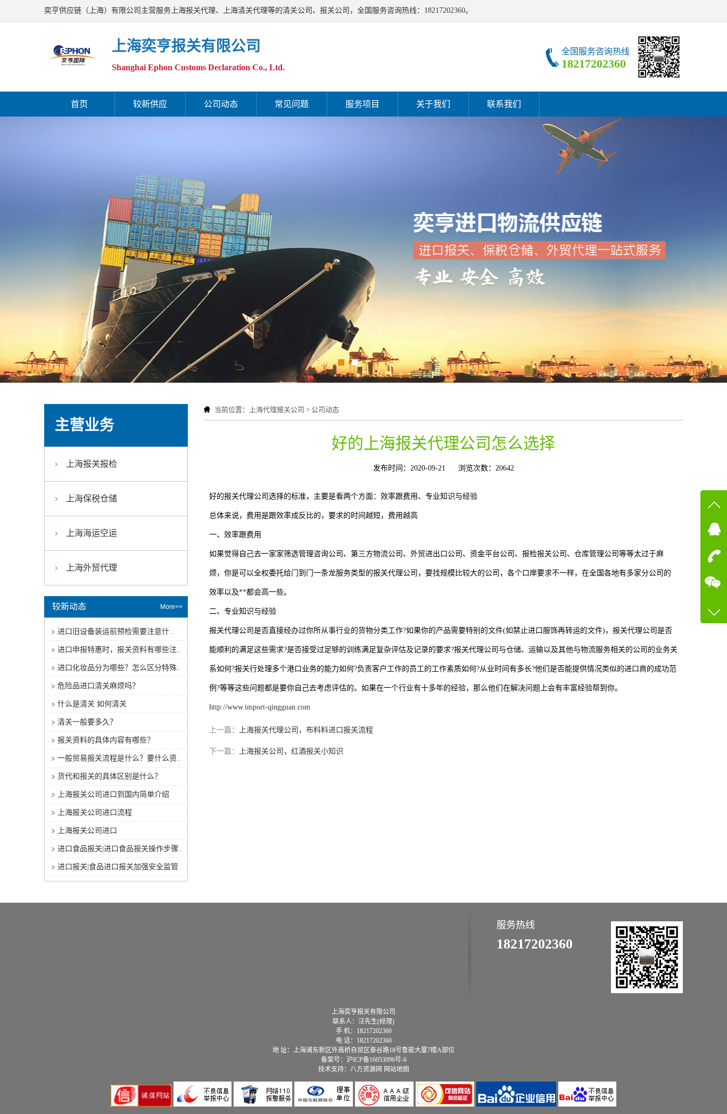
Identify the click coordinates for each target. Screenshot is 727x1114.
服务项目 (362, 104)
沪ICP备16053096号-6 (376, 1059)
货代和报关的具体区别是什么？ (109, 776)
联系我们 (504, 104)
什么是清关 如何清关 (92, 704)
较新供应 (150, 104)
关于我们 (433, 104)
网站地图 (396, 1069)
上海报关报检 (91, 463)
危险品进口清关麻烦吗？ (98, 686)
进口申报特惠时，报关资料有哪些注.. (119, 650)
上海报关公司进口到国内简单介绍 (113, 794)
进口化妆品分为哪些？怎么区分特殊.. (119, 668)
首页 (79, 104)
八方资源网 (366, 1069)
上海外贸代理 (91, 567)
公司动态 (221, 104)
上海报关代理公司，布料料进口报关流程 (306, 730)
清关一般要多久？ (87, 722)
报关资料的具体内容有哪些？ (105, 740)
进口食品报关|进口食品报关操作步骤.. (120, 849)
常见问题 (292, 104)
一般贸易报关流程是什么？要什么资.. (119, 758)
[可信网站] (446, 1104)
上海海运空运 (91, 533)
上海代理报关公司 (276, 410)
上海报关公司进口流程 (94, 812)
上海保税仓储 (91, 498)
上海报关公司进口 (87, 831)
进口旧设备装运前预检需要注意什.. (115, 632)
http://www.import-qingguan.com (259, 707)
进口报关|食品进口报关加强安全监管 (117, 867)
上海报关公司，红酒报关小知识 (291, 751)
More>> (171, 606)
